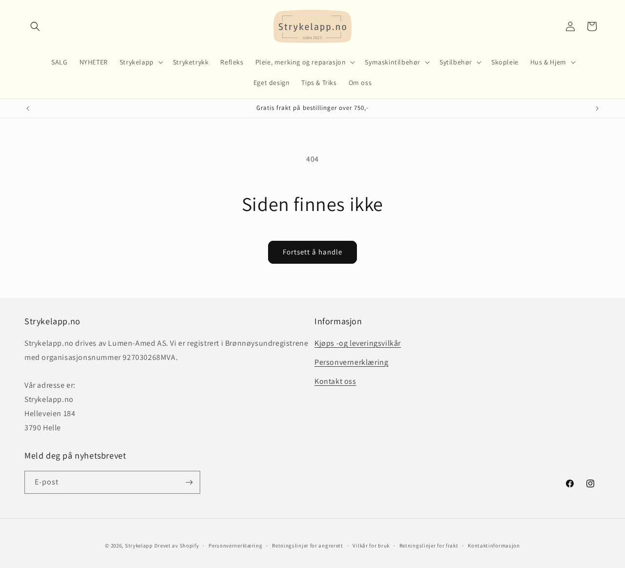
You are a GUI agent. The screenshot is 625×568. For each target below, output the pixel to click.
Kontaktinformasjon (494, 545)
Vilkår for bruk (371, 545)
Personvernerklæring (351, 362)
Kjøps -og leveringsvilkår (357, 343)
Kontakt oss (335, 381)
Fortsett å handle (312, 251)
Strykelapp (139, 545)
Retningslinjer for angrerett (307, 545)
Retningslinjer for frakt (428, 545)
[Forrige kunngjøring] (28, 108)
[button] (35, 26)
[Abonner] (189, 482)
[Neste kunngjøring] (597, 108)
